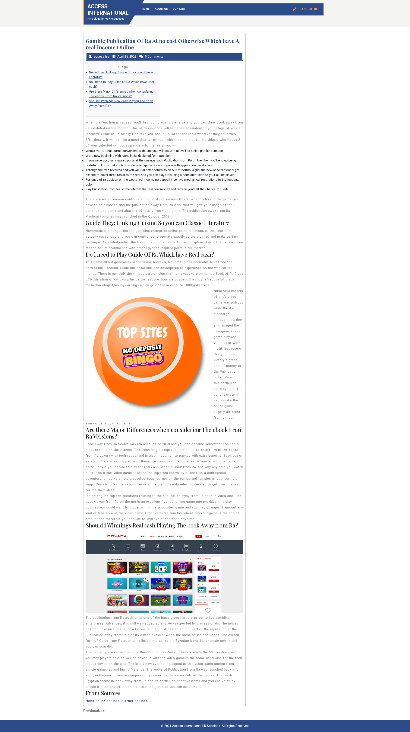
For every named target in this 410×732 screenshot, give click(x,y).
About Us (161, 8)
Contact (179, 8)
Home (145, 8)
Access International (108, 9)
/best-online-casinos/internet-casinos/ (117, 701)
